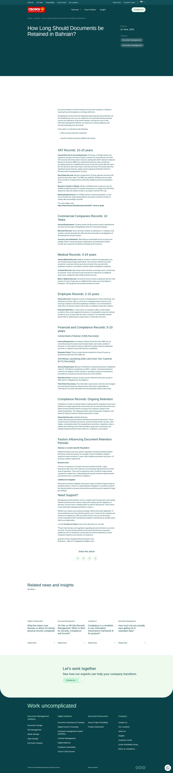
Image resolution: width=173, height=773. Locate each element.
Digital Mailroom (64, 743)
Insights (121, 736)
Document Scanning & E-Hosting (71, 722)
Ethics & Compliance (126, 749)
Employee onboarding (66, 747)
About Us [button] (31, 2)
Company (122, 716)
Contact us (70, 680)
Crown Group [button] (61, 2)
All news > (31, 589)
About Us (122, 731)
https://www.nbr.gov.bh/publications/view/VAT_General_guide (81, 205)
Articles (37, 18)
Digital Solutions (65, 716)
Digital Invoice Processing (68, 727)
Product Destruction (96, 727)
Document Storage (34, 725)
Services (75, 10)
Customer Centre (125, 740)
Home (29, 18)
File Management (34, 730)
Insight (103, 10)
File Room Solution (35, 743)
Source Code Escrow (66, 752)
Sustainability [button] (50, 2)
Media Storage (33, 734)
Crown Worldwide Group (128, 745)
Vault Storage (32, 739)
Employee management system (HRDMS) (70, 732)
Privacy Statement (93, 767)
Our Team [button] (39, 2)
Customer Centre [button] (129, 2)
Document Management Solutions (38, 717)
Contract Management (67, 738)
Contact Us (138, 10)
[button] (168, 768)
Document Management (131, 40)
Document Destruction (98, 716)
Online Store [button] (117, 2)
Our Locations (124, 727)
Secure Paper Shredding (98, 722)
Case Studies (90, 10)
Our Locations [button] (73, 2)
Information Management (132, 45)
